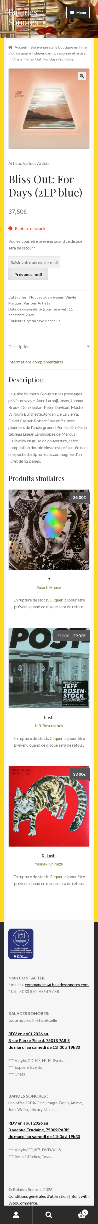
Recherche (49, 1215)
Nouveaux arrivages (46, 297)
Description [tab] (19, 346)
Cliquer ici (59, 599)
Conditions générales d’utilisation (38, 1196)
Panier (75, 1210)
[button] (82, 76)
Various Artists (37, 303)
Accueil (21, 47)
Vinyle (17, 59)
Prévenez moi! (28, 274)
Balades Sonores (23, 16)
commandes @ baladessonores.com (57, 984)
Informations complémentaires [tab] (36, 361)
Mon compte (16, 1215)
